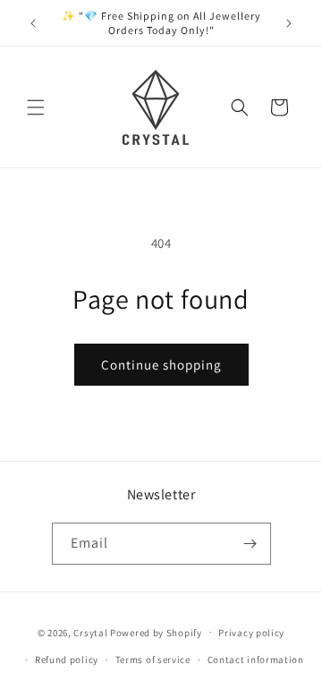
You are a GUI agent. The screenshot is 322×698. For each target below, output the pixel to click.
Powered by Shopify (156, 632)
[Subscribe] (250, 544)
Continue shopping (161, 364)
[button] (35, 107)
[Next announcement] (289, 23)
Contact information (256, 659)
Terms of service (153, 659)
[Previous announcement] (33, 23)
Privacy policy (251, 632)
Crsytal (91, 632)
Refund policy (66, 659)
